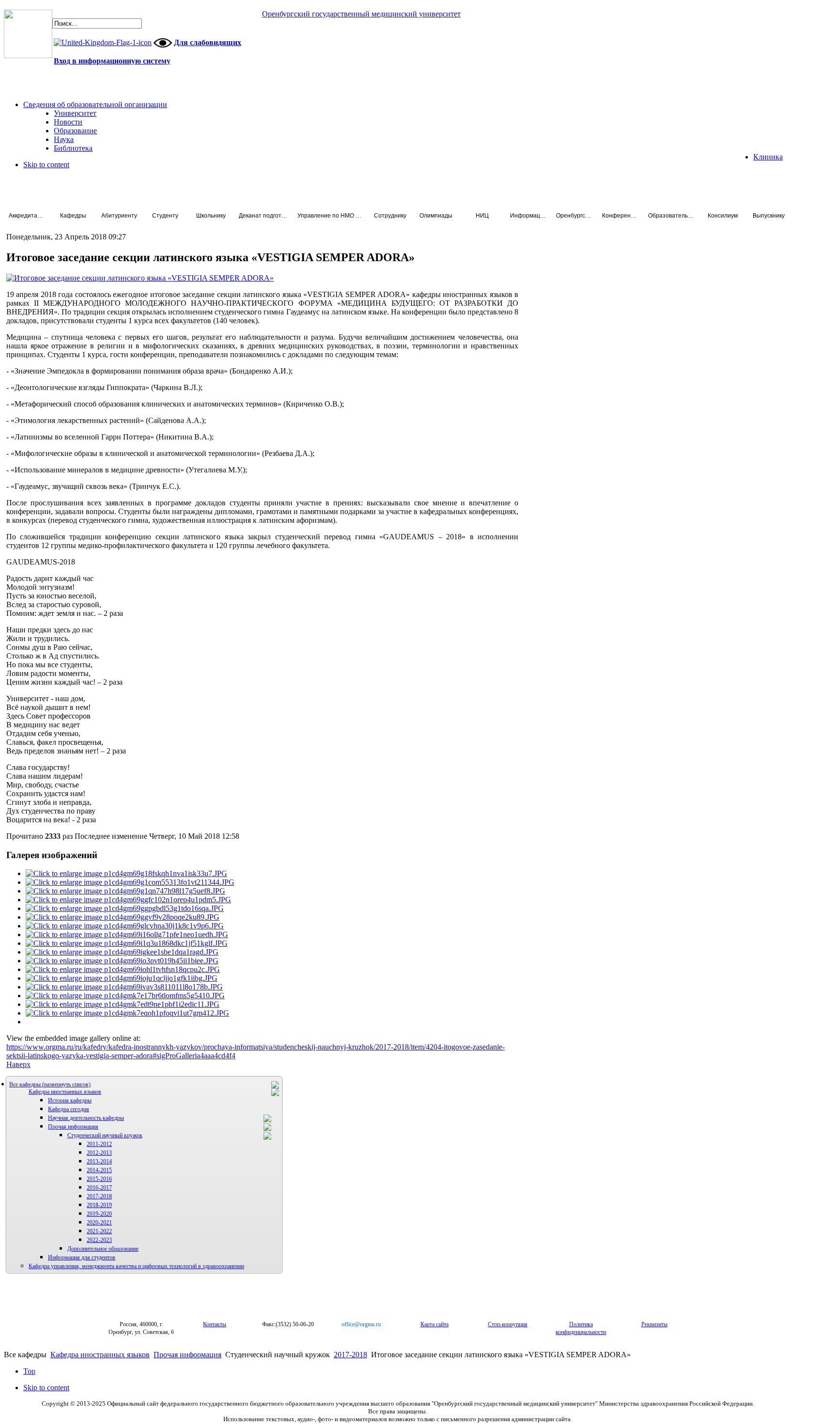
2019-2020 (99, 1213)
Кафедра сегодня (68, 1109)
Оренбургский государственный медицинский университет (361, 14)
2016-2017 (99, 1187)
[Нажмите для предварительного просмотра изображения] (140, 278)
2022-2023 (99, 1240)
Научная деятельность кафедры (86, 1117)
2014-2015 (99, 1170)
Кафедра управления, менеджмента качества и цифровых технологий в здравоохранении (136, 1266)
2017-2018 (99, 1196)
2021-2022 (99, 1231)
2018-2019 (99, 1205)
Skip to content (46, 164)
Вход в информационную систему (112, 61)
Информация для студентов (81, 1257)
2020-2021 (99, 1222)
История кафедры (70, 1100)
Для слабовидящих (207, 42)
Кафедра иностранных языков (65, 1091)
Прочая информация (73, 1126)
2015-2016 (99, 1179)
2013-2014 (99, 1161)
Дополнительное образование (103, 1248)
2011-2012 (99, 1144)
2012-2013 (99, 1152)
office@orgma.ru (361, 1324)
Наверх (18, 1064)
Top (29, 1371)
